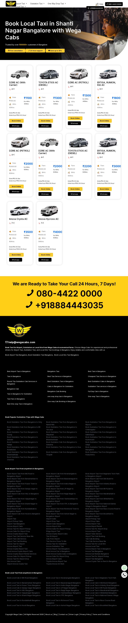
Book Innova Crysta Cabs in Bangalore (61, 554)
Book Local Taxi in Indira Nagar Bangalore (62, 585)
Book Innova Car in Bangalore (58, 551)
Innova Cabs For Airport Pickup (58, 529)
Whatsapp (15, 126)
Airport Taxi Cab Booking (95, 536)
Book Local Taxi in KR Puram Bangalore (101, 588)
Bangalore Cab (13, 389)
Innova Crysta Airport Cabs (57, 534)
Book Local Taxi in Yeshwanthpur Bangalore (63, 593)
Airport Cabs (51, 519)
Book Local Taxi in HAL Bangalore (20, 590)
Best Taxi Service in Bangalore (59, 376)
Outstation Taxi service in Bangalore (102, 386)
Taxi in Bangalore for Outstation (19, 394)
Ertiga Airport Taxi (53, 531)
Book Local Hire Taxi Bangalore (66, 355)
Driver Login (73, 614)
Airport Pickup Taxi (93, 519)
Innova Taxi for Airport (16, 544)
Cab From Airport (53, 539)
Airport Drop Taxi (53, 521)
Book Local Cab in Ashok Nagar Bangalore (63, 605)
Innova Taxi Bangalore (94, 551)
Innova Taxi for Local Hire (96, 544)
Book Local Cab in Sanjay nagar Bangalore (24, 588)
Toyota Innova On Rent (55, 564)
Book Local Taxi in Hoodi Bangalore (21, 605)
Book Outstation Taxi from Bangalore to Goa (63, 447)
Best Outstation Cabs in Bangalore (101, 381)
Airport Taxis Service (94, 534)
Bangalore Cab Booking (57, 391)
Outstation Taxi (36, 4)
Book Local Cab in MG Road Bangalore (22, 578)
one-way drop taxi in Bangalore (60, 396)
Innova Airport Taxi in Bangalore (98, 549)
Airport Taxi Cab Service (16, 539)
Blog (55, 614)
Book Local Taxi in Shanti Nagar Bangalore (23, 595)
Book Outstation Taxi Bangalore (40, 355)
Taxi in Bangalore (14, 376)
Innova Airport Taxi (93, 524)
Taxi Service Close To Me (56, 541)
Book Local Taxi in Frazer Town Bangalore (23, 585)
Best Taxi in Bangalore (97, 371)
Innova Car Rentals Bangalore (97, 554)
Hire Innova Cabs (14, 561)
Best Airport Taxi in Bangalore (18, 371)
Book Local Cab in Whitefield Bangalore (101, 593)
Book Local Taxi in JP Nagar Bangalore (61, 588)
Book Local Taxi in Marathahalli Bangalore (102, 590)
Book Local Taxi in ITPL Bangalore (59, 595)
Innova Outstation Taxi (55, 546)
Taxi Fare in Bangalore (16, 399)
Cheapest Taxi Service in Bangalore (102, 376)
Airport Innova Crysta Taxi (17, 564)
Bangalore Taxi (53, 371)
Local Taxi (20, 7)
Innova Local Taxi (92, 546)
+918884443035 (68, 305)
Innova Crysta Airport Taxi (17, 534)
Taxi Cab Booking (92, 539)
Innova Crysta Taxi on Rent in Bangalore (101, 561)
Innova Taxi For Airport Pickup (18, 529)
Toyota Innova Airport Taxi (56, 561)
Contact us (63, 614)
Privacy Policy (85, 614)
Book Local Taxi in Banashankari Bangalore (24, 583)
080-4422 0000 (68, 294)
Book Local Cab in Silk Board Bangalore (101, 583)
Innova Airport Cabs (15, 526)
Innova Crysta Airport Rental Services (21, 554)
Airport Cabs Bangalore (55, 524)
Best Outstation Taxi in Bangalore (61, 381)
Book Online (16, 121)
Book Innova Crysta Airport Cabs (20, 551)
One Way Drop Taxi (56, 4)
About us (48, 614)
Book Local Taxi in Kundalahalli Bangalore (23, 600)
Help (101, 4)
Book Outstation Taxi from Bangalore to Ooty (24, 422)
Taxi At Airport (51, 536)
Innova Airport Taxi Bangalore (58, 549)
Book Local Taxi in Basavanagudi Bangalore (63, 583)
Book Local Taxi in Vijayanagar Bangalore (23, 593)
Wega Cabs (17, 614)
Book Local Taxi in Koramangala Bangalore (63, 578)
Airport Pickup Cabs (15, 521)
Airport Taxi (21, 4)
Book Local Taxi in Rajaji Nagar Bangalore (62, 590)
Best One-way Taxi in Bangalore (19, 404)
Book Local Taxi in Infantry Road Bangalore (102, 585)
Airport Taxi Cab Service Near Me (20, 536)
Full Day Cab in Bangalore (98, 391)
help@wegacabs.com (21, 342)
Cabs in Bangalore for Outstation (60, 386)
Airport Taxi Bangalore (16, 524)
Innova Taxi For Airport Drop (96, 529)
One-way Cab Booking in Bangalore (62, 401)
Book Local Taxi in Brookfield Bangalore (101, 605)
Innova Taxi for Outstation (56, 544)
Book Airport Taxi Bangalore (16, 355)
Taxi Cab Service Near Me (96, 541)
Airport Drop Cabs (93, 521)
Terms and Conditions (101, 614)
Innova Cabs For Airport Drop (18, 531)
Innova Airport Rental (94, 526)
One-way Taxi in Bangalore (98, 396)
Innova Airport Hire (53, 526)
